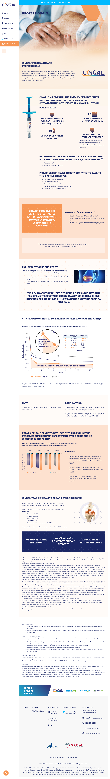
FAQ (5, 34)
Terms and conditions (57, 757)
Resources (8, 29)
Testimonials (9, 24)
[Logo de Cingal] (58, 690)
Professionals (10, 44)
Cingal (7, 18)
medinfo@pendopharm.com (84, 661)
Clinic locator (10, 39)
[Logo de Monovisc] (71, 690)
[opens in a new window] (36, 690)
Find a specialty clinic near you (71, 712)
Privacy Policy (72, 757)
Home (6, 13)
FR (4, 51)
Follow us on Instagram (92, 733)
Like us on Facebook (92, 728)
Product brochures (53, 712)
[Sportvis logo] (98, 690)
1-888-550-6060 (90, 723)
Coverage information (54, 719)
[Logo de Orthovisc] (85, 690)
